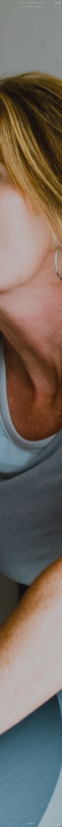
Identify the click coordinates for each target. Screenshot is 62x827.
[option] (31, 413)
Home (21, 3)
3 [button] (32, 823)
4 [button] (34, 823)
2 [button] (30, 823)
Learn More (31, 416)
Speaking (37, 6)
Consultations (31, 3)
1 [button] (28, 823)
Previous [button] (3, 413)
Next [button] (58, 413)
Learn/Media (27, 6)
